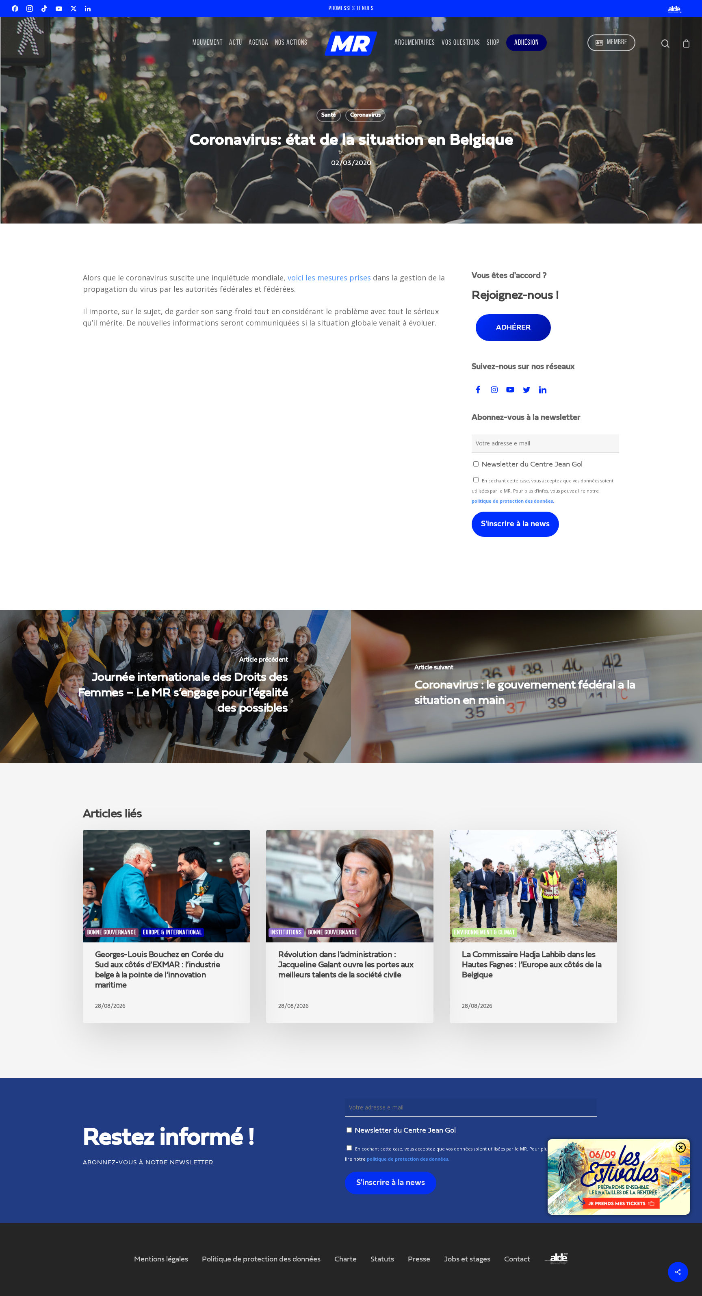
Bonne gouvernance (111, 932)
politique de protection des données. (513, 501)
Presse (419, 1259)
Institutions (286, 932)
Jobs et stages (467, 1259)
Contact (517, 1259)
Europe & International (172, 932)
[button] (513, 327)
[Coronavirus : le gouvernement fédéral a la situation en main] (526, 686)
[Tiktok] (44, 8)
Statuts (382, 1259)
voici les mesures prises (329, 277)
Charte (345, 1259)
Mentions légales (161, 1259)
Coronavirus (365, 115)
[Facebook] (15, 8)
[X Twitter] (73, 8)
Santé (328, 115)
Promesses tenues (351, 8)
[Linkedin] (88, 8)
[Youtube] (59, 8)
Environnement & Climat (484, 932)
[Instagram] (29, 8)
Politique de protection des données (261, 1259)
